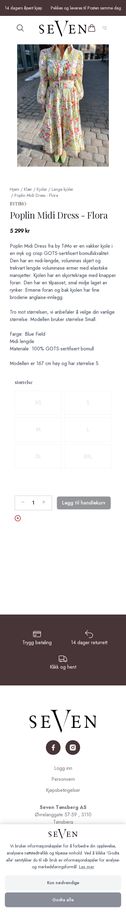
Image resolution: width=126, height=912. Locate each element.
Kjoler (42, 189)
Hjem (14, 189)
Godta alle (63, 900)
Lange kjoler (62, 189)
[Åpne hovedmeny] (105, 29)
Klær (28, 189)
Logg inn (63, 768)
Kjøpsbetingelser (63, 790)
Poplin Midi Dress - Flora (36, 195)
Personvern (63, 779)
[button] (63, 105)
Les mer (86, 867)
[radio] (38, 402)
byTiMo (18, 204)
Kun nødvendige (63, 883)
